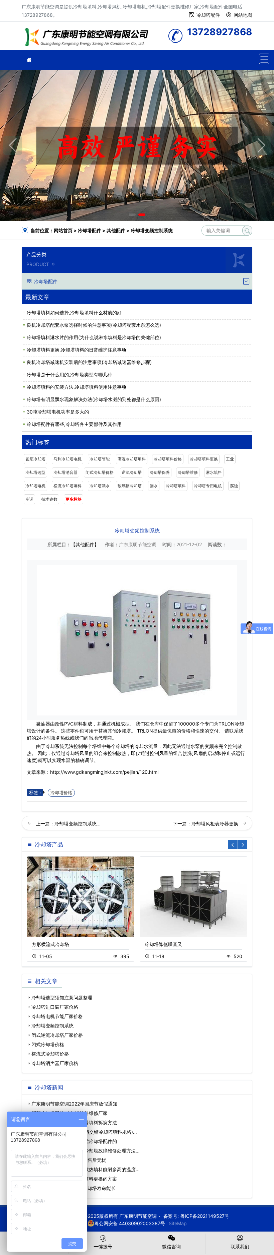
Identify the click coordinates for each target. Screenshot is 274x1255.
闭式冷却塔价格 (100, 472)
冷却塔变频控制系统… (77, 823)
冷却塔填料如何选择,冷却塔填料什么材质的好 (74, 312)
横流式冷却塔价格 (50, 1054)
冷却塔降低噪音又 (163, 944)
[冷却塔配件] (29, 60)
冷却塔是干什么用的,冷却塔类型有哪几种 (69, 374)
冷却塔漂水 (100, 485)
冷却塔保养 (160, 472)
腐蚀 (234, 485)
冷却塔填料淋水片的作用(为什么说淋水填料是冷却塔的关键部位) (94, 337)
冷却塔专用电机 (208, 485)
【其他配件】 (85, 544)
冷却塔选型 (35, 472)
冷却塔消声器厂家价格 (54, 1063)
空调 (29, 499)
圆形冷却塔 (35, 458)
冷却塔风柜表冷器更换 (215, 823)
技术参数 (49, 499)
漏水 (154, 485)
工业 (230, 458)
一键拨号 (103, 1246)
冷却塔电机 (35, 485)
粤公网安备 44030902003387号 (129, 1223)
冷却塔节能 (100, 458)
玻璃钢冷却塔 (130, 485)
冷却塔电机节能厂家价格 (57, 1016)
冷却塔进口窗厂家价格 (54, 1007)
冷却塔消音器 (65, 472)
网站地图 (243, 15)
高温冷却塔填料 (132, 458)
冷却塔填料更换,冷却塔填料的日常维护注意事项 (76, 350)
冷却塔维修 (188, 472)
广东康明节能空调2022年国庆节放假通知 (74, 1104)
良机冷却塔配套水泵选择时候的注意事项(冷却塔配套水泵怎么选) (94, 325)
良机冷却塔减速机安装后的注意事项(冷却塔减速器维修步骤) (89, 362)
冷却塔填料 (176, 485)
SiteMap (178, 1223)
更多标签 (73, 499)
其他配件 (116, 230)
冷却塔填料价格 (168, 458)
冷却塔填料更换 (204, 458)
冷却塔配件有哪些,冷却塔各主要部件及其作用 (74, 424)
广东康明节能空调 (88, 38)
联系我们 (240, 1246)
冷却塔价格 (61, 792)
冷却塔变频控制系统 (52, 1025)
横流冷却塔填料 (67, 485)
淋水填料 (214, 472)
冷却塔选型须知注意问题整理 (61, 997)
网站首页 (63, 230)
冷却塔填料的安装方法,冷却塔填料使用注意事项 (76, 387)
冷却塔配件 (208, 15)
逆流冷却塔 (132, 472)
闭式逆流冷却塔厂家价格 (57, 1035)
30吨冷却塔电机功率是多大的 (58, 412)
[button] (132, 214)
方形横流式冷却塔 (50, 944)
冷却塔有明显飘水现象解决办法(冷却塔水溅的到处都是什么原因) (94, 399)
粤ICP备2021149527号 (204, 1216)
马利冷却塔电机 (67, 458)
